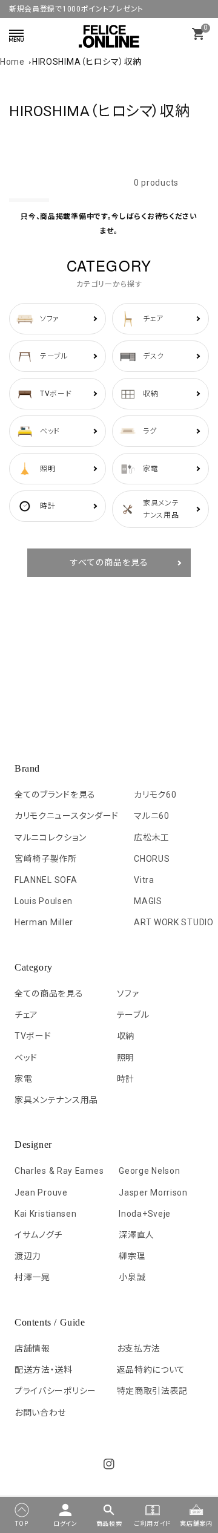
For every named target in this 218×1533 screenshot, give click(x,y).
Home (12, 62)
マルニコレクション (50, 837)
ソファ (128, 993)
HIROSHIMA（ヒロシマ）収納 (87, 62)
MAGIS (148, 901)
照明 (125, 1058)
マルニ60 (152, 816)
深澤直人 (136, 1235)
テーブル (133, 1015)
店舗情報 (32, 1348)
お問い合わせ (40, 1412)
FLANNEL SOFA (46, 880)
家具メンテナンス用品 (56, 1100)
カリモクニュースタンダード (67, 816)
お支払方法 (139, 1348)
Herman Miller (44, 922)
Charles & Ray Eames (59, 1171)
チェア (26, 1015)
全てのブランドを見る (55, 794)
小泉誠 (132, 1277)
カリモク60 (155, 794)
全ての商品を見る (49, 993)
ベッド (26, 1058)
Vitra (144, 880)
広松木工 (152, 837)
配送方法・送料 (44, 1370)
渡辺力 (28, 1256)
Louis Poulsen (44, 901)
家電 (23, 1079)
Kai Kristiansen (46, 1214)
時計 (125, 1079)
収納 (125, 1036)
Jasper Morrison (153, 1192)
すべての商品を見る (109, 562)
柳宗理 (132, 1256)
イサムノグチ (38, 1235)
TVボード (33, 1036)
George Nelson (149, 1171)
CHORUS (152, 859)
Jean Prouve (41, 1192)
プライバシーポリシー (55, 1391)
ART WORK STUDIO (174, 922)
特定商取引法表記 (152, 1391)
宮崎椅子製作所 (46, 859)
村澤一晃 (32, 1277)
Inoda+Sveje (145, 1214)
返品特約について (151, 1370)
